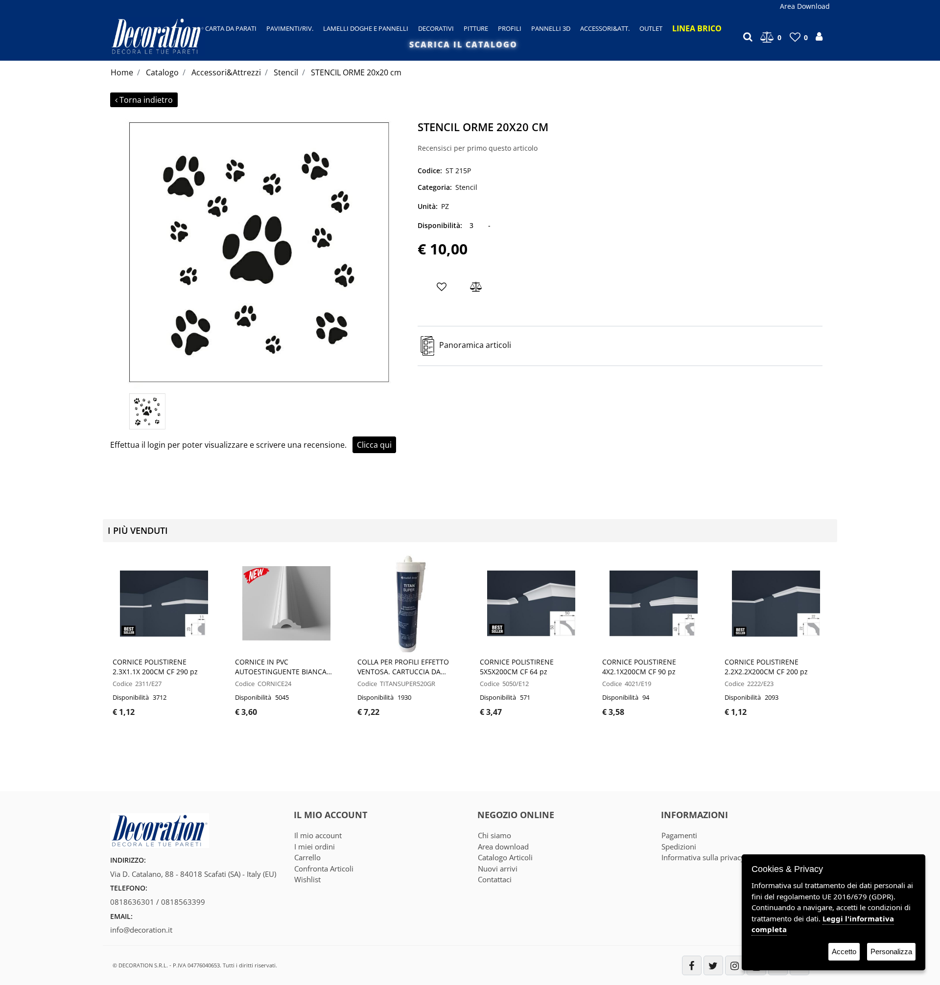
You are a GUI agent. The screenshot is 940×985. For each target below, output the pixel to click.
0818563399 (183, 902)
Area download (503, 846)
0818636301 (132, 902)
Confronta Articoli (323, 868)
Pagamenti (679, 835)
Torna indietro (146, 99)
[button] (260, 252)
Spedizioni (678, 846)
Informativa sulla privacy (703, 857)
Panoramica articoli (475, 345)
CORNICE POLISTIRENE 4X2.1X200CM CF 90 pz (639, 666)
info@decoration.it (141, 930)
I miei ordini (314, 846)
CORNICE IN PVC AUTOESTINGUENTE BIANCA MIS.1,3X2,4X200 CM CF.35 (281, 667)
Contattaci (495, 879)
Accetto (844, 951)
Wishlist (307, 879)
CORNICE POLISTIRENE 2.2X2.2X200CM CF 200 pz (766, 666)
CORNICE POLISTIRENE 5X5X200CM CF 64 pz (517, 666)
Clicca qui (374, 444)
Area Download (805, 6)
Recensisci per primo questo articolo (478, 148)
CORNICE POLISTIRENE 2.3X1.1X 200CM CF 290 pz (155, 666)
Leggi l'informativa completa (823, 924)
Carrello (307, 857)
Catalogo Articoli (505, 857)
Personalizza (891, 951)
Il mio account (318, 835)
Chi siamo (494, 835)
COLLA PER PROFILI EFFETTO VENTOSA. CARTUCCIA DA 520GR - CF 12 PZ (403, 667)
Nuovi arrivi (497, 868)
